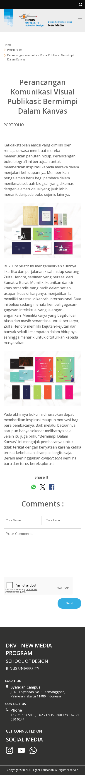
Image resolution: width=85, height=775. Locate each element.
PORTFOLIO (14, 50)
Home (8, 45)
